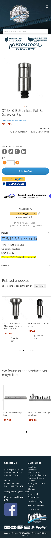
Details (4, 233)
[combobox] (25, 31)
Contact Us (32, 469)
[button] (24, 106)
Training (31, 480)
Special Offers (34, 472)
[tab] (25, 232)
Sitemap (31, 489)
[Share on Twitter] (10, 151)
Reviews (5, 265)
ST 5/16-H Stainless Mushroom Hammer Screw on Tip (13, 326)
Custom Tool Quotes (37, 475)
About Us (32, 467)
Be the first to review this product (14, 121)
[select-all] (40, 286)
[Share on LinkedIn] (23, 151)
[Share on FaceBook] (4, 151)
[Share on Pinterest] (17, 151)
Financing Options (36, 478)
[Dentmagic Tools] (19, 15)
